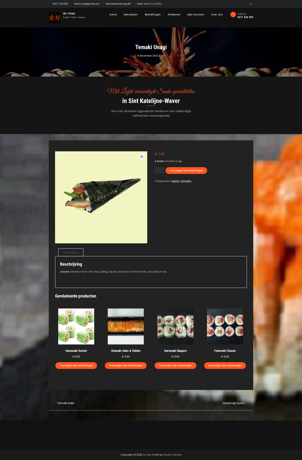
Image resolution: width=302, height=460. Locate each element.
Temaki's (185, 181)
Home (113, 14)
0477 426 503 (60, 3)
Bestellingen (153, 14)
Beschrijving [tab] (70, 252)
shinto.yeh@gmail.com (87, 3)
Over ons (217, 14)
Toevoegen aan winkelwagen (186, 170)
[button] (142, 157)
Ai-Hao (69, 13)
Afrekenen (174, 14)
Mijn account (195, 14)
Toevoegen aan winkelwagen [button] (76, 365)
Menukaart (131, 14)
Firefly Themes (172, 455)
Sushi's (175, 181)
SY (163, 55)
